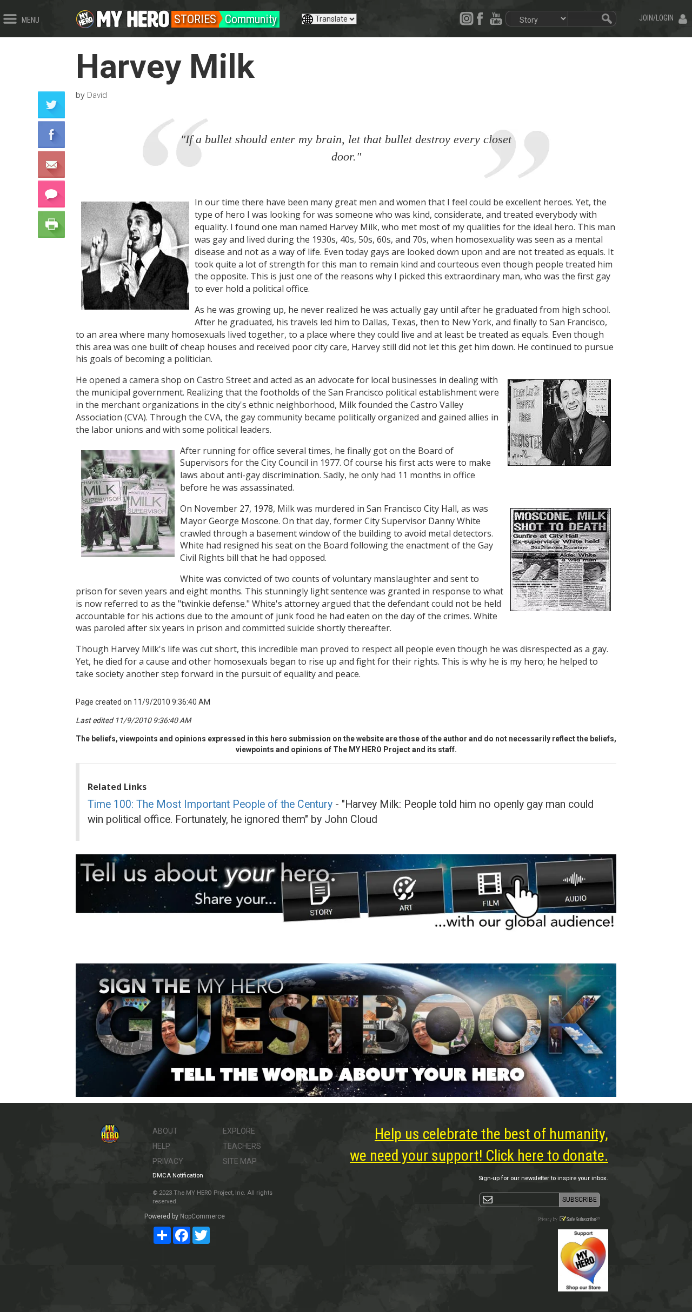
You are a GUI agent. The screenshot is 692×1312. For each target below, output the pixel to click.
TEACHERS (242, 1146)
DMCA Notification (177, 1175)
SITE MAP (240, 1161)
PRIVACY (167, 1161)
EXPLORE (239, 1131)
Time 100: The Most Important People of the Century (210, 804)
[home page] (133, 16)
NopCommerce (202, 1216)
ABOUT (165, 1131)
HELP (161, 1146)
